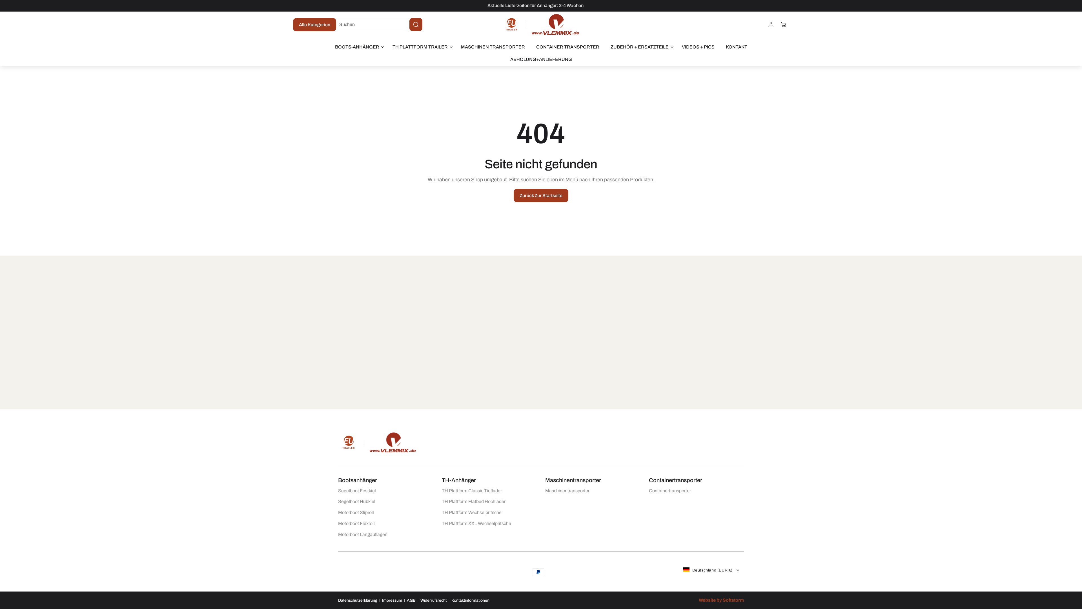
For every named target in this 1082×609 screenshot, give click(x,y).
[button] (358, 47)
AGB (411, 600)
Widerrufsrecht (433, 600)
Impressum (392, 600)
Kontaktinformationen (470, 600)
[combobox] (376, 24)
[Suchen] (415, 24)
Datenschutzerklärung (357, 600)
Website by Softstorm (721, 600)
